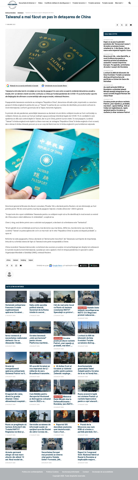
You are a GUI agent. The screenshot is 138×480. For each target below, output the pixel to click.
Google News (57, 265)
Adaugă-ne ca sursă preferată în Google (24, 86)
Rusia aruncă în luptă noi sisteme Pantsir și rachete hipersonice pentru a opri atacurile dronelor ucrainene (88, 397)
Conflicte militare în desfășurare (57, 3)
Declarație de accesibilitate (102, 472)
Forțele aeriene (94, 3)
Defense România (10, 12)
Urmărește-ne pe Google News (56, 86)
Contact (86, 472)
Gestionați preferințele (70, 472)
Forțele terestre (79, 3)
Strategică (20, 12)
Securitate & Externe (27, 3)
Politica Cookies (52, 472)
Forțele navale (107, 3)
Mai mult (118, 3)
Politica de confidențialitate (32, 472)
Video (40, 3)
